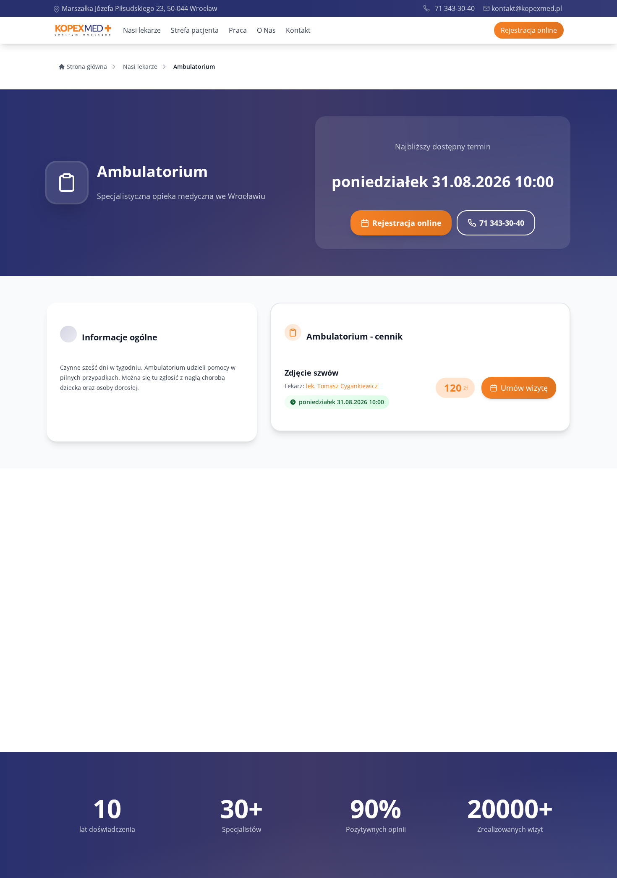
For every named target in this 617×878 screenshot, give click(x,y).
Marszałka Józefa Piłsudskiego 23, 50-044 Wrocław (139, 8)
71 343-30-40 (455, 8)
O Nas (266, 30)
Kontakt (298, 30)
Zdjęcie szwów (311, 373)
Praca (238, 30)
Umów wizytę (524, 388)
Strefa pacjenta (195, 30)
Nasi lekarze (142, 30)
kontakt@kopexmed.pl (527, 8)
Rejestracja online (529, 30)
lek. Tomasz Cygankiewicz (342, 386)
